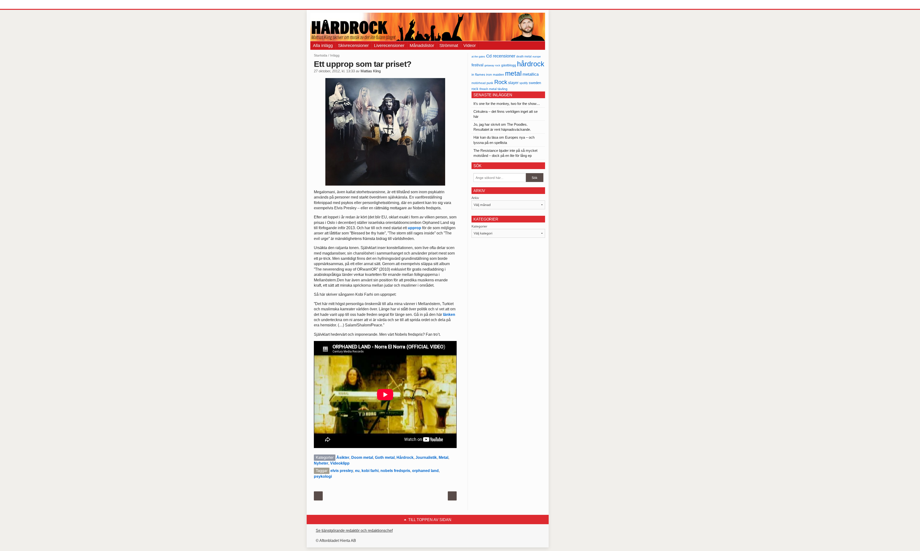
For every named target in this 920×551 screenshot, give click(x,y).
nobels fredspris (395, 471)
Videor (469, 45)
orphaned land (425, 471)
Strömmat (448, 45)
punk (490, 83)
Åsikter (342, 457)
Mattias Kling (371, 71)
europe (537, 56)
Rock (500, 82)
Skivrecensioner (353, 45)
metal (513, 73)
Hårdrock (405, 457)
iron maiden (495, 74)
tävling (502, 89)
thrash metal (488, 89)
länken (449, 314)
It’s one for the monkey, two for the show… (506, 104)
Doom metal (362, 457)
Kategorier (479, 226)
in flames (478, 74)
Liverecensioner (389, 45)
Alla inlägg (323, 45)
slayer (513, 83)
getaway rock (492, 65)
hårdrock (530, 64)
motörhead (479, 83)
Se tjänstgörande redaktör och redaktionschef (354, 530)
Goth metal (385, 457)
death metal (524, 56)
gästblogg (508, 65)
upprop (414, 228)
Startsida (320, 55)
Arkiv (475, 198)
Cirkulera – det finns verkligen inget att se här (505, 114)
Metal (443, 457)
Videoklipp (340, 463)
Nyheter (321, 463)
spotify (523, 83)
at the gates (478, 56)
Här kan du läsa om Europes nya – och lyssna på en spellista (504, 139)
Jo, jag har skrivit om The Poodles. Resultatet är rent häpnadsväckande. (502, 126)
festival (477, 65)
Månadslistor (422, 45)
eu (357, 471)
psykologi (323, 476)
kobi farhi (370, 471)
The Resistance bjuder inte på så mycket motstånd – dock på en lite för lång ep (505, 153)
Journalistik (426, 457)
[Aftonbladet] (328, 4)
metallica (531, 74)
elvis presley (341, 471)
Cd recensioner (500, 55)
